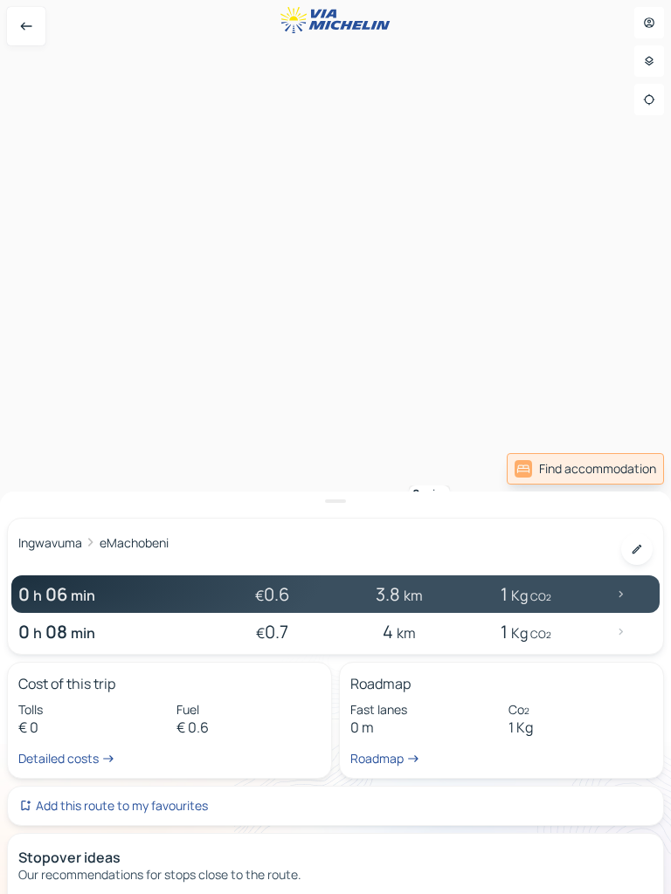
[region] (335, 447)
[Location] (649, 99)
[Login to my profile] (649, 22)
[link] (585, 469)
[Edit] (637, 549)
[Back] (26, 26)
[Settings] (649, 61)
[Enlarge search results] (335, 501)
